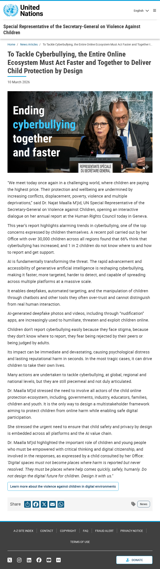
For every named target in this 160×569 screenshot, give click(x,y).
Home (11, 44)
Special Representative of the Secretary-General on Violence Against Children (71, 29)
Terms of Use (80, 542)
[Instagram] (19, 560)
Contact (46, 531)
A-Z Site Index (23, 531)
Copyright (68, 531)
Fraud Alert (104, 531)
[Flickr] (58, 560)
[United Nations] (23, 10)
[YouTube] (49, 560)
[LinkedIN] (29, 560)
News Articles (29, 44)
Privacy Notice (131, 531)
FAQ (85, 531)
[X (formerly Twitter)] (11, 560)
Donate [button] (137, 560)
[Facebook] (39, 560)
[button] (63, 486)
